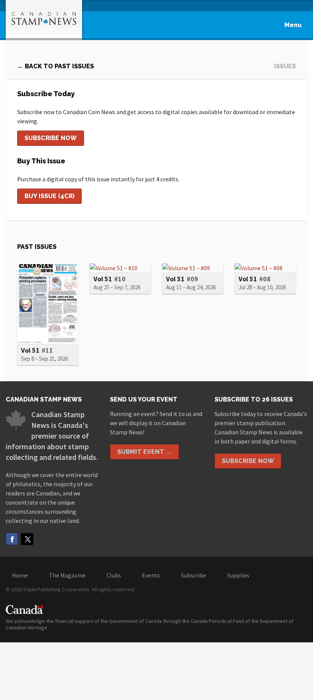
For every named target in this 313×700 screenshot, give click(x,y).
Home (20, 575)
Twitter (27, 539)
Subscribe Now (50, 138)
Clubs (113, 575)
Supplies (238, 575)
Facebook (12, 539)
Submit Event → (144, 451)
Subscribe (193, 575)
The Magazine (67, 575)
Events (151, 575)
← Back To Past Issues (55, 66)
